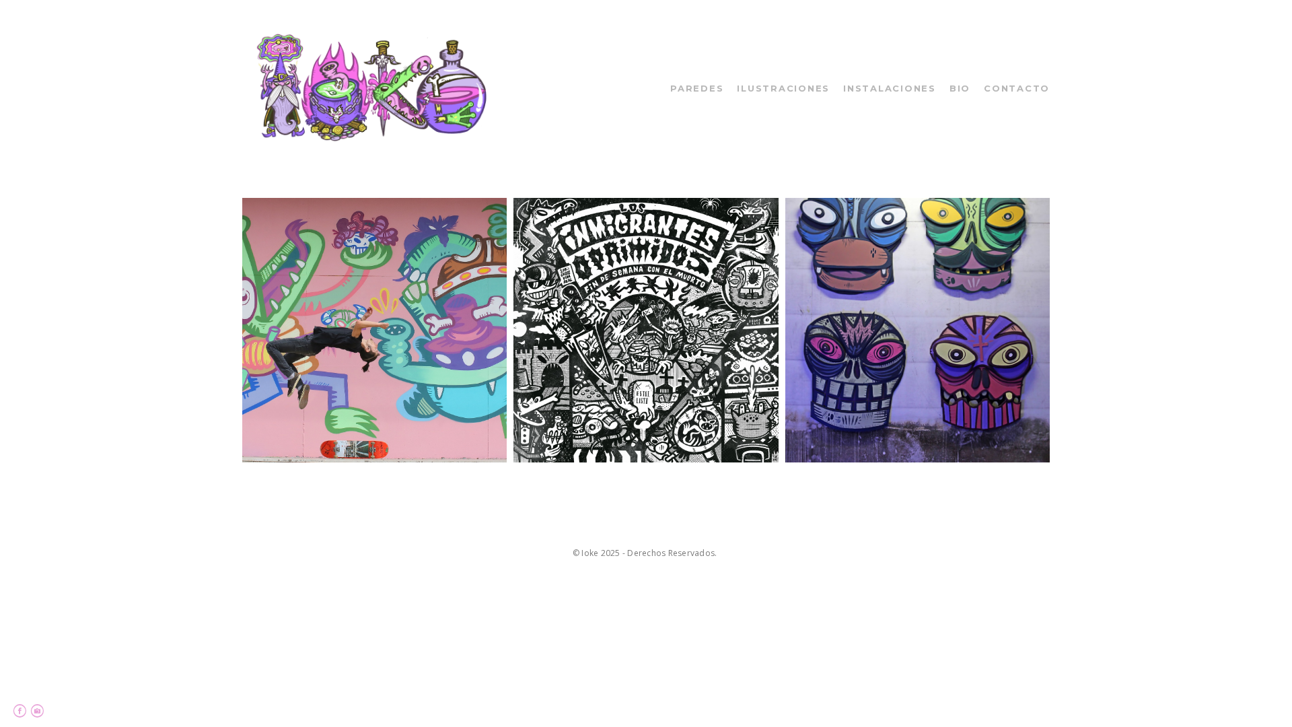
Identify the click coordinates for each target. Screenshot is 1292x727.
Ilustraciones (783, 88)
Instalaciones (889, 88)
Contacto (1017, 88)
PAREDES (696, 88)
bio (959, 88)
